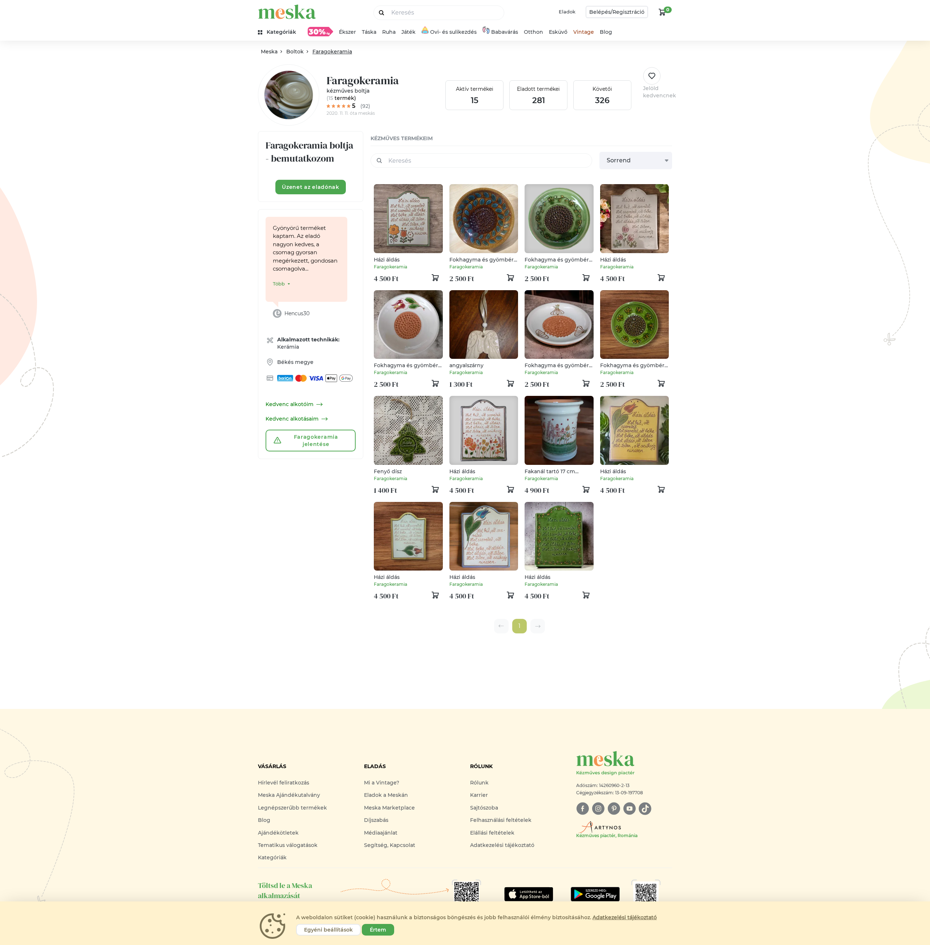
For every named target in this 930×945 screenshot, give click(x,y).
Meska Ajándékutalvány (289, 795)
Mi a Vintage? (381, 782)
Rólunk (479, 782)
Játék (408, 32)
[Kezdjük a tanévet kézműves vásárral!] (320, 31)
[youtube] (629, 808)
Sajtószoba (484, 807)
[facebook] (582, 808)
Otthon (533, 32)
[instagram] (598, 808)
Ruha (389, 32)
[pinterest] (613, 808)
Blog (606, 32)
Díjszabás (376, 820)
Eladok (567, 12)
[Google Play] (528, 894)
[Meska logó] (287, 11)
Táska (369, 32)
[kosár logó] (662, 12)
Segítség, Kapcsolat (389, 845)
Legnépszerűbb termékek (292, 807)
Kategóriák (272, 857)
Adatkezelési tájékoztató (502, 845)
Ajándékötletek (278, 833)
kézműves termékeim (402, 138)
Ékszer (347, 32)
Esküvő (558, 32)
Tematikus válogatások (288, 845)
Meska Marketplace (389, 807)
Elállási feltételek (492, 833)
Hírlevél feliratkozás (283, 782)
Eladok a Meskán (386, 795)
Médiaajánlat (380, 833)
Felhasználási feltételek (500, 820)
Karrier (479, 795)
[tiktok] (645, 808)
